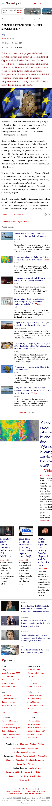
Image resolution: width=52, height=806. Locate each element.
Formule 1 (6, 709)
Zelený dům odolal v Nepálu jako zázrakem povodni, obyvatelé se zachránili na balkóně (29, 301)
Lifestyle (17, 396)
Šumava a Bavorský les (11, 728)
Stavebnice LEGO (12, 772)
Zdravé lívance (33, 702)
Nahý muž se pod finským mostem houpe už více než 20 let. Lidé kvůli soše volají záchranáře (32, 390)
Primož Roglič (32, 683)
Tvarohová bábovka (35, 705)
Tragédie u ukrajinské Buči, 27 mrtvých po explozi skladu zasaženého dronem (31, 323)
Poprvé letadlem (8, 724)
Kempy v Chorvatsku (10, 721)
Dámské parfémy (27, 772)
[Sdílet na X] (49, 214)
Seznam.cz (38, 3)
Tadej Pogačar (32, 680)
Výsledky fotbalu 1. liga (10, 699)
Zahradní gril (21, 764)
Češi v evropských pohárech (25, 752)
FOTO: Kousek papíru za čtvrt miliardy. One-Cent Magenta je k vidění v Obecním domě (43, 551)
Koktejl (16, 352)
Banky (26, 222)
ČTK (3, 35)
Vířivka (30, 764)
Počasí (16, 263)
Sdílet (16, 43)
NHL (3, 712)
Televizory (24, 776)
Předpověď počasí (37, 744)
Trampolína (42, 756)
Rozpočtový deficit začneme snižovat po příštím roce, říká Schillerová (6, 547)
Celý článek (44, 520)
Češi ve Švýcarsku (9, 731)
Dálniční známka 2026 (36, 724)
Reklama (26, 789)
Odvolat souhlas (15, 794)
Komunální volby (8, 687)
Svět (16, 307)
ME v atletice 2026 (9, 705)
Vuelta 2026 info (33, 670)
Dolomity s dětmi (8, 738)
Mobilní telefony (35, 768)
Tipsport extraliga (8, 702)
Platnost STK (32, 738)
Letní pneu (40, 772)
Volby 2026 (6, 670)
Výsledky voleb (7, 676)
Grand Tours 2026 (34, 687)
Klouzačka (20, 760)
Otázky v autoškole (34, 734)
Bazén (18, 756)
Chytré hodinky (35, 776)
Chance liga (6, 695)
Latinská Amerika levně (11, 734)
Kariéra (35, 789)
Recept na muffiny (34, 699)
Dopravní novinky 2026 (36, 728)
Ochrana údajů (39, 791)
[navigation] (3, 3)
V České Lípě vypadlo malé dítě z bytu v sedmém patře (31, 368)
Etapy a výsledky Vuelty (36, 673)
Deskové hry (13, 776)
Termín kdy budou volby (11, 680)
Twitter (18, 789)
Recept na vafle (33, 709)
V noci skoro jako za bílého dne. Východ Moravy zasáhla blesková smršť (32, 258)
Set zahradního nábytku (35, 760)
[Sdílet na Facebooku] (46, 214)
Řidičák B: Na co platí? (36, 731)
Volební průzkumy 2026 (11, 673)
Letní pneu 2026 (33, 721)
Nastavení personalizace (33, 794)
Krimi (16, 284)
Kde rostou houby (19, 748)
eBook (7, 43)
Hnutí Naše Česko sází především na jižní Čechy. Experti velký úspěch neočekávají (25, 547)
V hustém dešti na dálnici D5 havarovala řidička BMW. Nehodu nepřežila (32, 279)
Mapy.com (24, 744)
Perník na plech (33, 712)
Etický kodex (26, 791)
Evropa (16, 242)
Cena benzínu (32, 748)
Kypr (20, 222)
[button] (26, 103)
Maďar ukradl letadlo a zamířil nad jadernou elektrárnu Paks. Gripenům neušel (30, 236)
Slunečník (10, 760)
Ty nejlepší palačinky (35, 695)
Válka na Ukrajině (20, 328)
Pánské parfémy (25, 780)
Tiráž (41, 789)
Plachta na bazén (29, 756)
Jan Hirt (30, 676)
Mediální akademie (12, 791)
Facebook (10, 789)
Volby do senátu (8, 683)
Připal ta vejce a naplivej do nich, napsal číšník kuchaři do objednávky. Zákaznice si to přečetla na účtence (32, 346)
